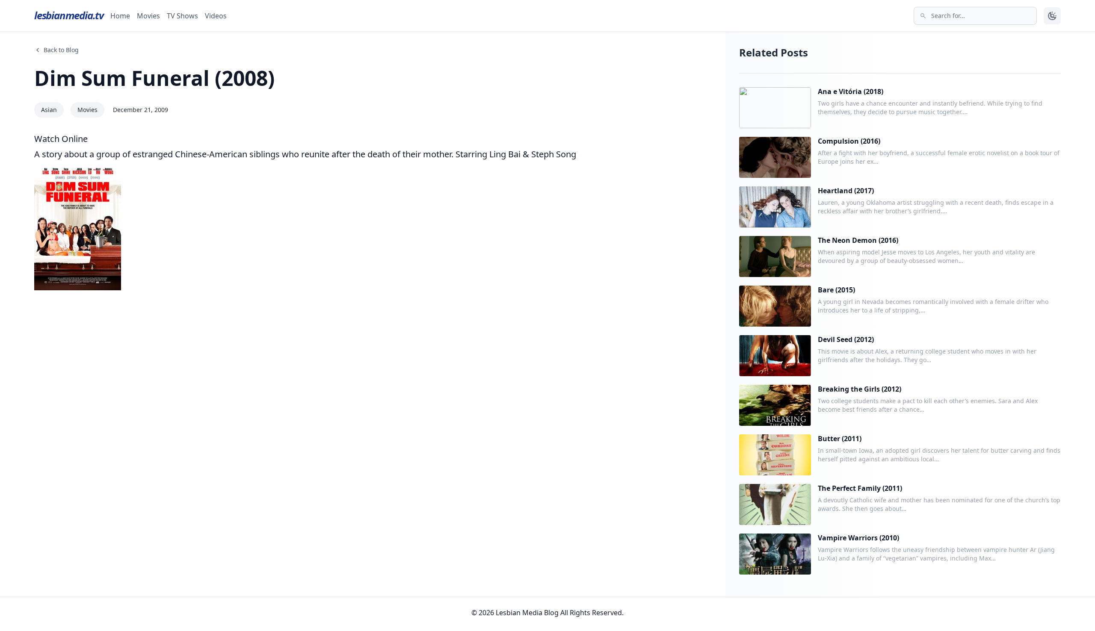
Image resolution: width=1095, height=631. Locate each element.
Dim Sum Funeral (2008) (154, 78)
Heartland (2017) (846, 190)
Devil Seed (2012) (846, 339)
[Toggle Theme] (1052, 15)
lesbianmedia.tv (69, 15)
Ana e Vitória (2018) (850, 91)
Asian (49, 110)
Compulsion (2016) (849, 141)
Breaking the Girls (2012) (859, 389)
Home (120, 16)
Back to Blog (61, 50)
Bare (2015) (836, 290)
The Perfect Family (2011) (860, 488)
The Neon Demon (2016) (858, 240)
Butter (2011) (839, 438)
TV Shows (182, 16)
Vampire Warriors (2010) (858, 538)
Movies (148, 16)
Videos (216, 16)
